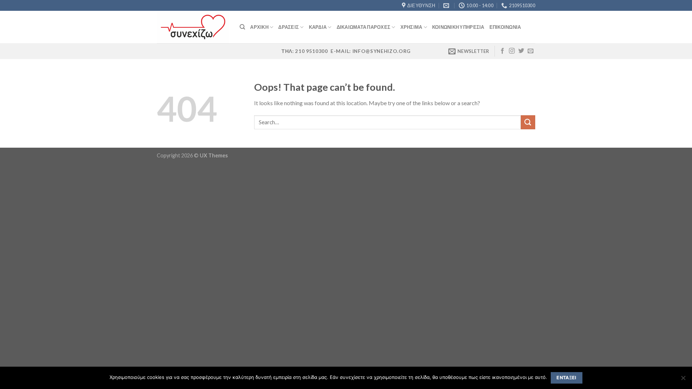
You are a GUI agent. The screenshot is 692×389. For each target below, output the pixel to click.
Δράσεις (288, 27)
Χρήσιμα (411, 27)
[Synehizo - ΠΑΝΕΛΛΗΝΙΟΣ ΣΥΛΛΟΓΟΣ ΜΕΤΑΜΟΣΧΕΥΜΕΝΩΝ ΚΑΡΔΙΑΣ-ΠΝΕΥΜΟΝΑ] (193, 27)
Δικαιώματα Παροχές (364, 27)
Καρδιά (318, 27)
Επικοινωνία (505, 27)
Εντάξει (566, 377)
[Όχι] (683, 380)
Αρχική (259, 27)
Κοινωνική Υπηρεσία (458, 27)
